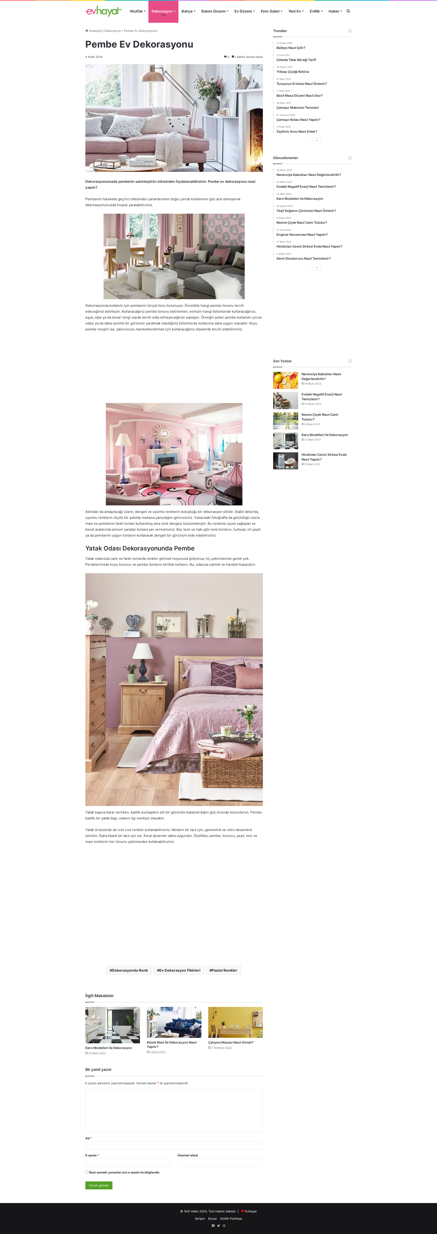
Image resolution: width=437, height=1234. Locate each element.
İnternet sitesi (188, 1155)
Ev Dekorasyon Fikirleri (179, 970)
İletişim (200, 1218)
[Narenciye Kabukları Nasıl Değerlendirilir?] (285, 380)
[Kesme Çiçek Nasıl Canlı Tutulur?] (285, 420)
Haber (334, 11)
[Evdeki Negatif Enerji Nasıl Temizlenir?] (285, 400)
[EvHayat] (103, 11)
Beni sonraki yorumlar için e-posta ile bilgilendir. (124, 1172)
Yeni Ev (294, 11)
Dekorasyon (162, 11)
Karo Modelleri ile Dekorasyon (108, 1048)
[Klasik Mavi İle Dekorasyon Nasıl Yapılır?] (174, 1022)
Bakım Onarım (213, 11)
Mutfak (136, 11)
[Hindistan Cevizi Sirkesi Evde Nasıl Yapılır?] (285, 460)
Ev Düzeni (243, 11)
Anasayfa (95, 31)
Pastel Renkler (224, 970)
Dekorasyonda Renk (130, 970)
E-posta (92, 1155)
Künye (212, 1218)
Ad (88, 1138)
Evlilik (315, 11)
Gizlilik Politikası (231, 1218)
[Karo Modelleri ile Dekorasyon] (112, 1025)
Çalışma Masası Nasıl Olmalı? (231, 1042)
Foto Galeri (270, 11)
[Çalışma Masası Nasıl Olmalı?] (235, 1022)
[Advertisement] (174, 370)
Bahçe (187, 11)
